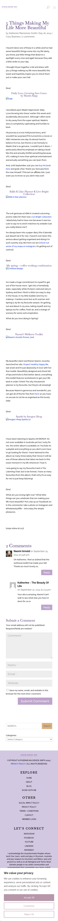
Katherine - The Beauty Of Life (33, 584)
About (29, 782)
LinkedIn (29, 846)
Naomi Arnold (22, 551)
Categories (11, 735)
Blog (29, 786)
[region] (29, 894)
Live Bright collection (41, 217)
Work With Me (29, 790)
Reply (46, 572)
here (37, 394)
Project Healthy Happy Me (35, 364)
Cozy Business (13, 36)
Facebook (29, 838)
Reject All (29, 914)
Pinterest (29, 850)
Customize (29, 906)
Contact (29, 815)
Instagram (29, 834)
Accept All (29, 897)
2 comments (28, 36)
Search (47, 726)
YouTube (29, 842)
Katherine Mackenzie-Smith (23, 33)
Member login (29, 819)
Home (29, 778)
